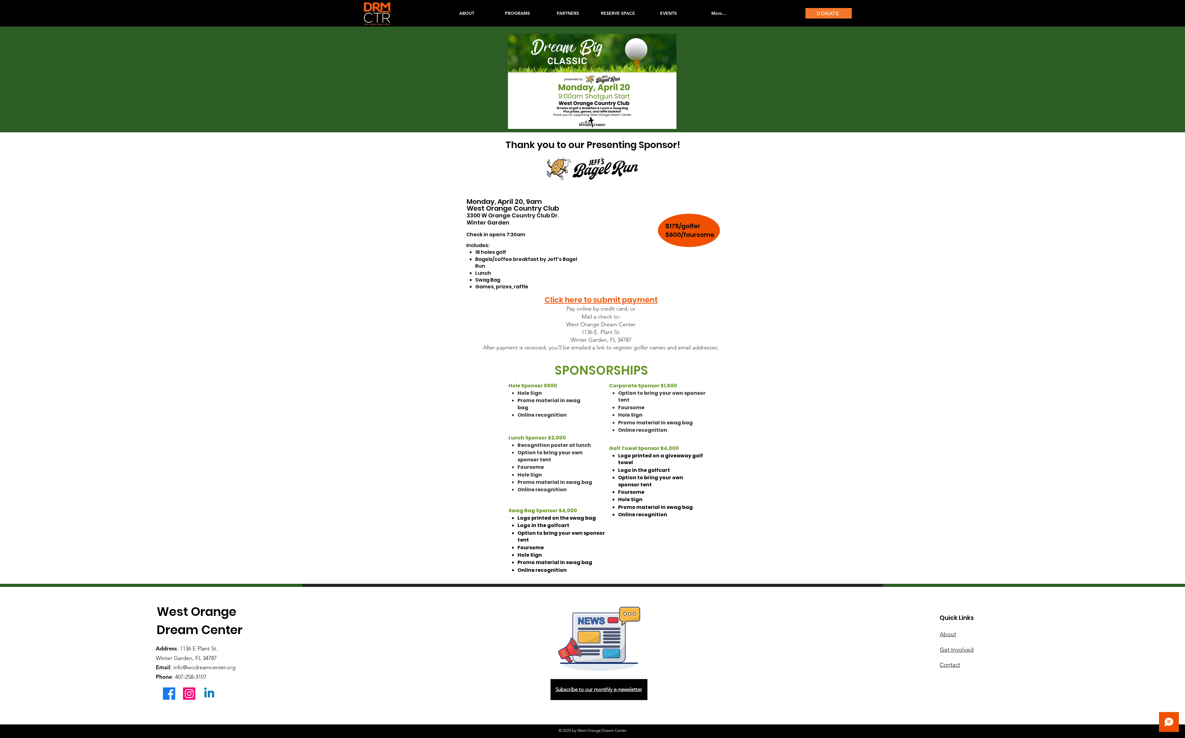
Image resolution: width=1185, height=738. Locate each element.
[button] (517, 13)
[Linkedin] (209, 693)
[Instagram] (189, 693)
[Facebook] (169, 693)
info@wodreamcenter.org (204, 667)
